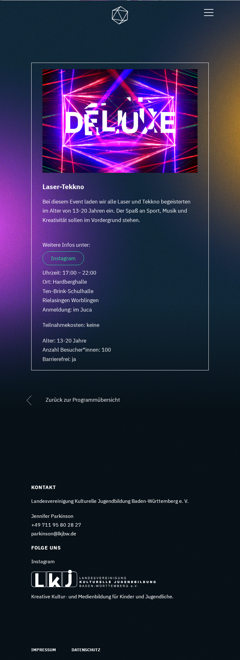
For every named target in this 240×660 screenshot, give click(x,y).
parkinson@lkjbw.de (53, 533)
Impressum (43, 649)
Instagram (63, 258)
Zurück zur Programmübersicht (82, 400)
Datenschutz (86, 649)
